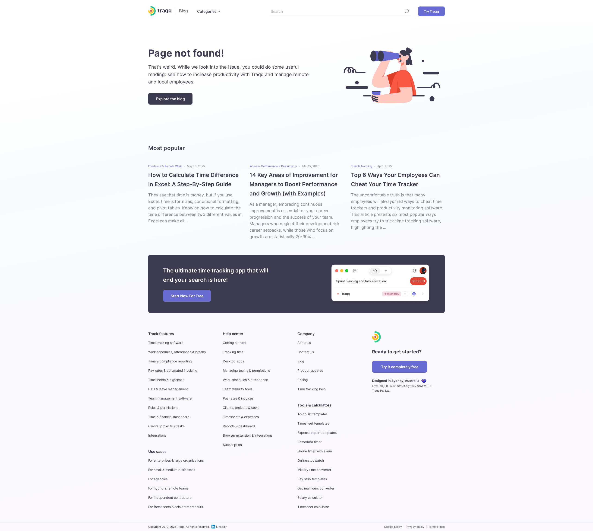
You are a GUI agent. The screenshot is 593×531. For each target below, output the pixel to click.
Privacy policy (415, 526)
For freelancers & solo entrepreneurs (175, 507)
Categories (207, 11)
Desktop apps (233, 361)
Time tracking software (165, 343)
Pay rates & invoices (238, 398)
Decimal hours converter (315, 488)
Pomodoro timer (309, 442)
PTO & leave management (168, 389)
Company (306, 333)
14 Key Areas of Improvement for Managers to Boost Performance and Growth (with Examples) (293, 184)
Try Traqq (431, 11)
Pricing (302, 380)
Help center (233, 333)
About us (304, 343)
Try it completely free (399, 367)
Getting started (234, 343)
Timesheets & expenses (166, 380)
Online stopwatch (310, 460)
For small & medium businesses (171, 470)
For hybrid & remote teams (168, 488)
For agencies (157, 479)
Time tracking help (311, 389)
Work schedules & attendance (245, 380)
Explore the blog (170, 98)
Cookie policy (393, 526)
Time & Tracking (361, 166)
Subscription (232, 445)
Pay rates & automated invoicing (172, 370)
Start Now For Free (187, 296)
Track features (161, 333)
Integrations (157, 435)
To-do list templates (312, 414)
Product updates (310, 370)
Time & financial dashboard (168, 417)
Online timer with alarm (314, 451)
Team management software (170, 398)
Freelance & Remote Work (165, 166)
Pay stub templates (312, 479)
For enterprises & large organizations (176, 460)
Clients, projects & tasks (166, 426)
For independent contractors (169, 497)
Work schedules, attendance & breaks (177, 352)
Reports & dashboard (239, 426)
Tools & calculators (314, 405)
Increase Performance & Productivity (273, 166)
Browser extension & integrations (247, 435)
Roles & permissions (163, 407)
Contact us (305, 352)
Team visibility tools (237, 389)
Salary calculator (310, 497)
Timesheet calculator (313, 507)
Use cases (157, 451)
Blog (300, 361)
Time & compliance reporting (170, 361)
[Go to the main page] (159, 11)
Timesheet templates (313, 423)
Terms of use (436, 526)
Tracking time (233, 352)
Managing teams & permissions (246, 370)
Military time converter (314, 470)
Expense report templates (317, 433)
